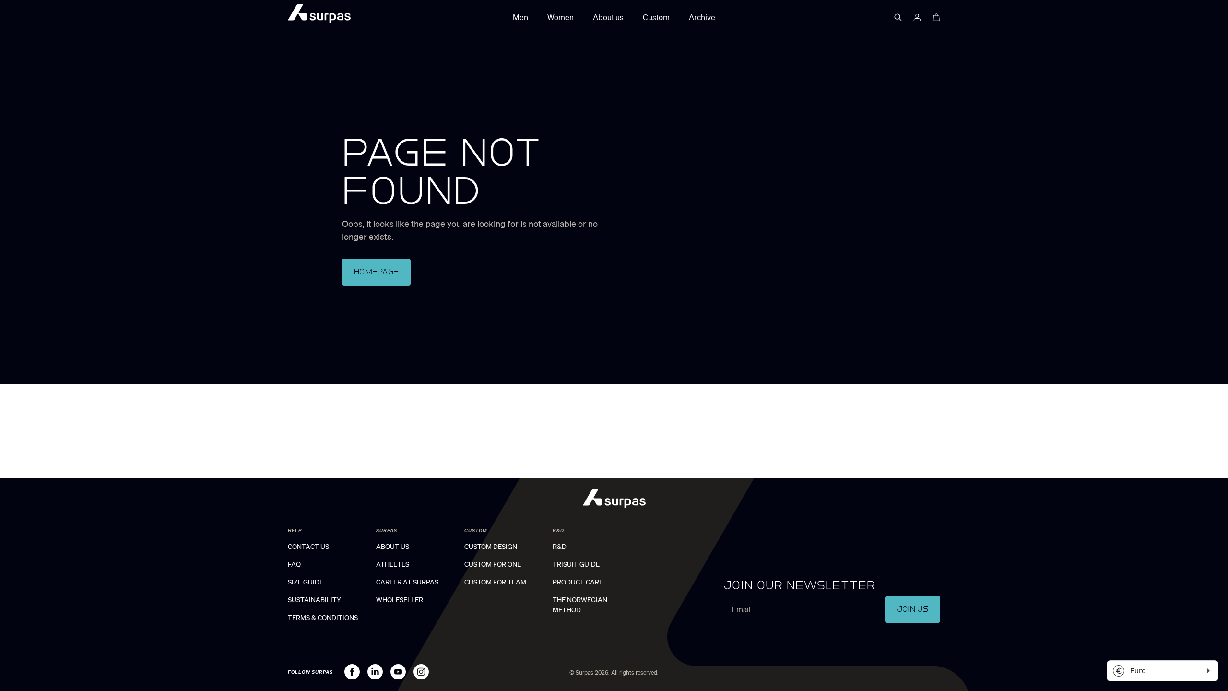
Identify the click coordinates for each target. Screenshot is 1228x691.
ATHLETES (392, 564)
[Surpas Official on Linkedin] (375, 671)
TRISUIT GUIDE (576, 564)
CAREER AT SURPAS (407, 582)
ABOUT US (392, 546)
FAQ (294, 564)
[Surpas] (319, 15)
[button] (898, 17)
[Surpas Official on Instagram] (421, 671)
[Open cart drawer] (936, 17)
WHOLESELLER (399, 600)
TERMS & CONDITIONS (323, 617)
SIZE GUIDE (305, 582)
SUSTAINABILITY (314, 600)
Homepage (376, 271)
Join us (912, 609)
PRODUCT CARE (578, 582)
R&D (560, 546)
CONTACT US (308, 546)
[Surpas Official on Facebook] (352, 671)
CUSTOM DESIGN (490, 546)
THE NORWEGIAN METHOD (580, 605)
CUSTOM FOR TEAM (495, 582)
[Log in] (917, 17)
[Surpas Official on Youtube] (398, 671)
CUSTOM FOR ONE (492, 564)
